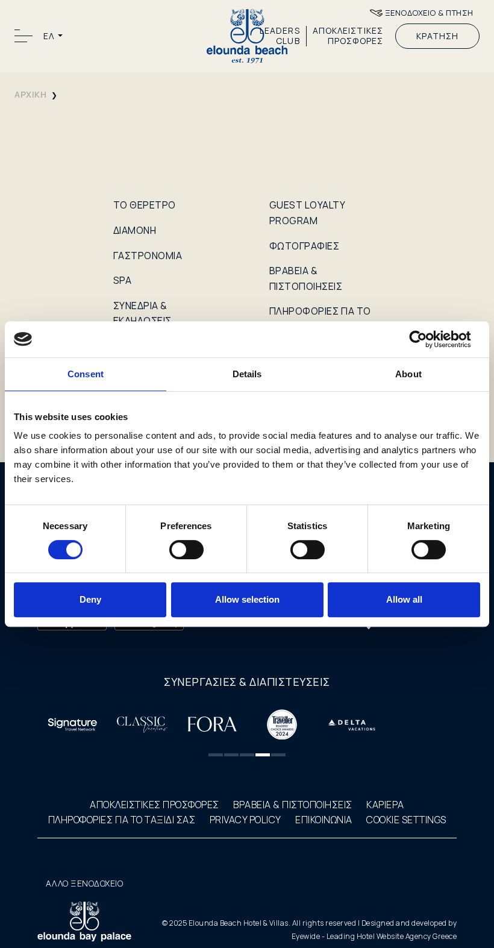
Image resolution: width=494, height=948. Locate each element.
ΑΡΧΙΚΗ (30, 94)
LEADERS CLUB (280, 36)
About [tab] (408, 374)
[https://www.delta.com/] (352, 723)
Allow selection (247, 599)
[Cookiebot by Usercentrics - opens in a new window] (427, 339)
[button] (215, 754)
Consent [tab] (85, 374)
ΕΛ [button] (49, 36)
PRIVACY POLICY (245, 819)
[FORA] (212, 723)
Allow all (404, 599)
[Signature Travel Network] (72, 723)
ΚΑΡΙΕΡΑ (385, 804)
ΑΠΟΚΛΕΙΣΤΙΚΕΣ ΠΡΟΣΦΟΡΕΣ (348, 35)
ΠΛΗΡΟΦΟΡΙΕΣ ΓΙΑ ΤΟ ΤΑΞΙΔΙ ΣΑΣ (122, 819)
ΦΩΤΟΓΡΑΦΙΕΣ (304, 246)
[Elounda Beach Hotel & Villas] (247, 35)
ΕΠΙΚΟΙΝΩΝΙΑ (323, 819)
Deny (90, 599)
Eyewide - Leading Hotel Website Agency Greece (374, 936)
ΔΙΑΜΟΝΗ (135, 230)
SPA (122, 280)
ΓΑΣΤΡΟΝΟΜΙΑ (148, 255)
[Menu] (25, 36)
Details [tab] (247, 374)
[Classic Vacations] (142, 723)
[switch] (186, 549)
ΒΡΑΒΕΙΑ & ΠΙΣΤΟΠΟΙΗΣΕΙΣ (292, 804)
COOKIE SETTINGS (406, 819)
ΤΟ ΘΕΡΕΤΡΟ (144, 205)
